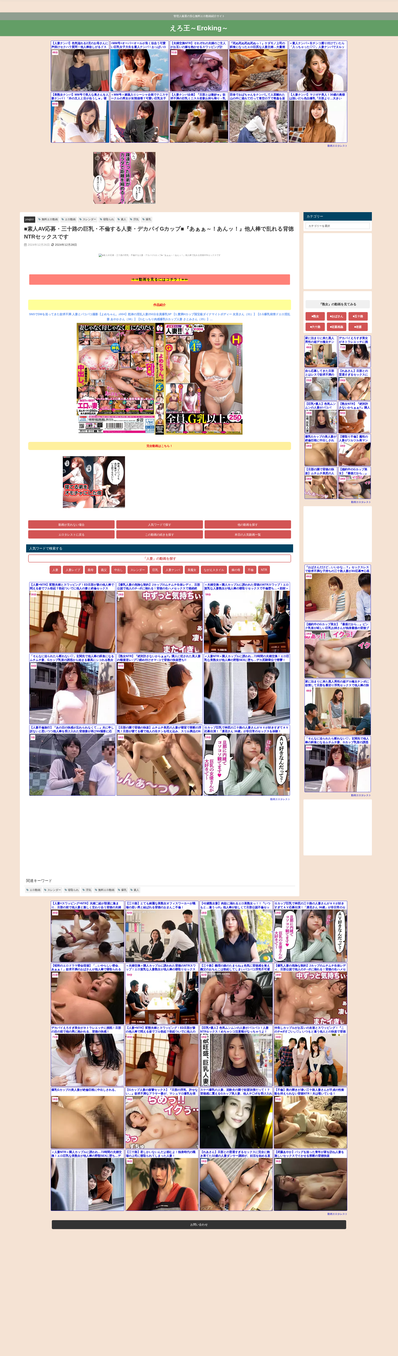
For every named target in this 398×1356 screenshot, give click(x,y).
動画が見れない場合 (71, 525)
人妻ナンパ (173, 570)
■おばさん (336, 316)
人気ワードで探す (159, 525)
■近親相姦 (336, 326)
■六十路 (315, 326)
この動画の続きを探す (159, 534)
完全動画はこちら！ (160, 445)
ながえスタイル (214, 570)
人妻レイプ (73, 570)
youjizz (29, 219)
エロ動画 (70, 219)
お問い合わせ (199, 1224)
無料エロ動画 (50, 219)
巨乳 (155, 570)
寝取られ (108, 219)
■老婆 (358, 326)
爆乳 (148, 219)
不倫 (251, 570)
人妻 (55, 570)
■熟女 (315, 316)
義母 (90, 570)
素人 (123, 219)
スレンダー (89, 219)
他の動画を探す (248, 525)
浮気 (136, 219)
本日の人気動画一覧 (248, 534)
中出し (118, 570)
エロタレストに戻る (71, 534)
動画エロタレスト (337, 146)
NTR (264, 570)
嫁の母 (236, 570)
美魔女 (192, 570)
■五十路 (358, 316)
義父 (104, 570)
